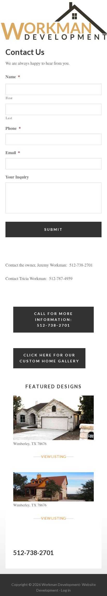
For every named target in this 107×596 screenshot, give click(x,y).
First (9, 98)
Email (12, 152)
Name (12, 77)
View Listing (53, 456)
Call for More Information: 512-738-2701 (53, 319)
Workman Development (53, 21)
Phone (13, 128)
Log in (66, 590)
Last (9, 118)
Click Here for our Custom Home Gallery (49, 358)
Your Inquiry (17, 177)
